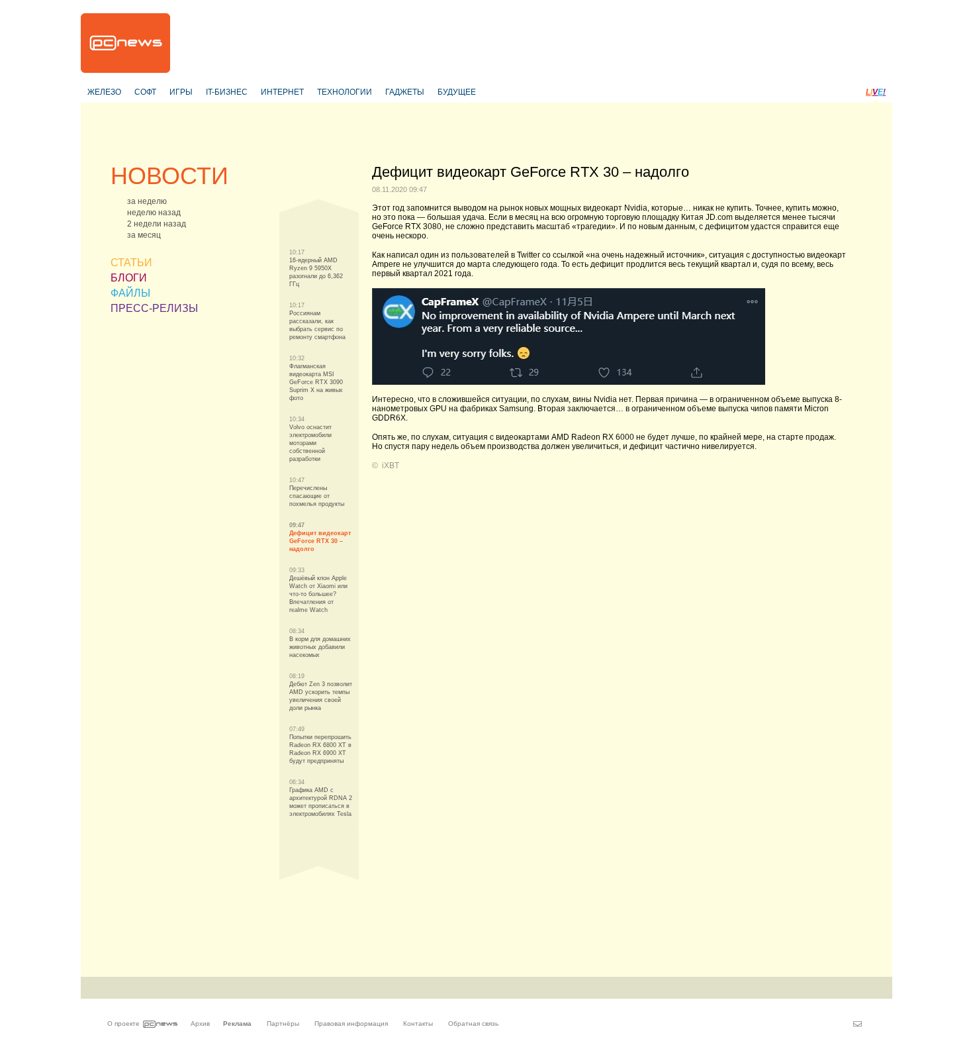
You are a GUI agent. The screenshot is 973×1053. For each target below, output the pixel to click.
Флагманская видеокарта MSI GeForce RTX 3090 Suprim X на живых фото (316, 382)
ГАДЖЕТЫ (404, 92)
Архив (200, 1023)
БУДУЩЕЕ (457, 92)
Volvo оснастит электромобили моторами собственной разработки (310, 443)
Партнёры (283, 1023)
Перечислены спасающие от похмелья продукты (316, 496)
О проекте (123, 1023)
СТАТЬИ (131, 262)
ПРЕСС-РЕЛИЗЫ (154, 308)
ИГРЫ (181, 92)
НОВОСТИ (169, 175)
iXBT (390, 465)
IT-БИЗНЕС (227, 92)
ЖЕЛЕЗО (104, 92)
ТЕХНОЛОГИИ (344, 92)
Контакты (418, 1023)
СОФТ (145, 92)
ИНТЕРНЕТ (282, 92)
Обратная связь (473, 1023)
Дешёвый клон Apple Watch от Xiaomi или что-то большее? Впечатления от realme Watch (318, 594)
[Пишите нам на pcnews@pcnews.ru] (857, 1024)
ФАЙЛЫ (130, 293)
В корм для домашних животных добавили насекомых (320, 647)
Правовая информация (351, 1023)
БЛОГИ (129, 277)
